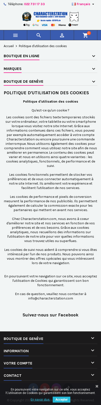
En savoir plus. (40, 399)
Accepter (61, 399)
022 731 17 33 (34, 4)
